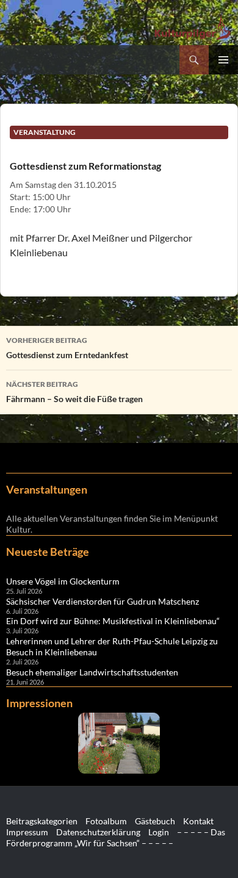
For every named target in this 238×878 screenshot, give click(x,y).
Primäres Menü (223, 59)
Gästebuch (155, 821)
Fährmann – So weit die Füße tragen (74, 392)
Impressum (27, 832)
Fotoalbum (106, 821)
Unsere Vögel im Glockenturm (63, 581)
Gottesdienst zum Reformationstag (85, 165)
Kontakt (198, 821)
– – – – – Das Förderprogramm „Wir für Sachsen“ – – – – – (115, 837)
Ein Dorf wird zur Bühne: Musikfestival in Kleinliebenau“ (113, 621)
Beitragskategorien (42, 821)
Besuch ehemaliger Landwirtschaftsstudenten (92, 672)
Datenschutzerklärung (98, 832)
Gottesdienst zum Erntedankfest (67, 348)
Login (158, 832)
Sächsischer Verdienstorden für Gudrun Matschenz (102, 601)
